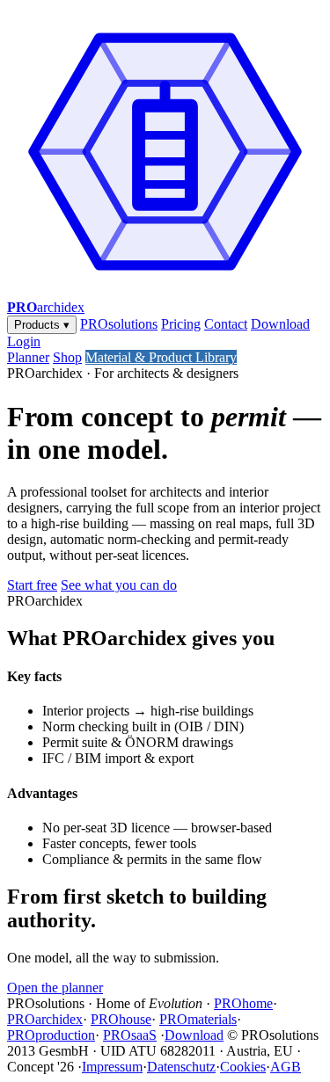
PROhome (243, 1003)
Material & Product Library (161, 357)
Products (42, 324)
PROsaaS (130, 1035)
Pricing (181, 323)
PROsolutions (119, 323)
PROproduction (51, 1035)
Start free (32, 584)
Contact (225, 323)
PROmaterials (198, 1019)
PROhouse (121, 1019)
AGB (285, 1066)
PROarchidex (45, 1019)
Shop (67, 357)
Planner (28, 357)
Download (280, 323)
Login (23, 341)
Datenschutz (181, 1066)
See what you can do (119, 584)
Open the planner (55, 987)
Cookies (243, 1066)
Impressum (112, 1066)
